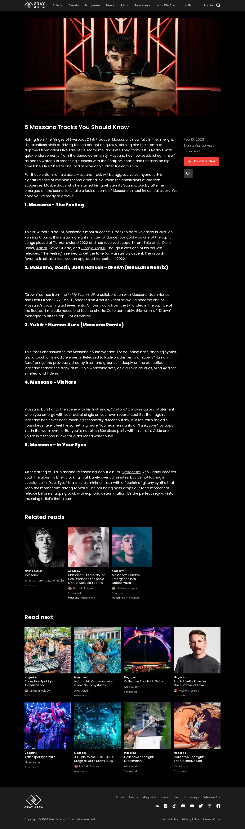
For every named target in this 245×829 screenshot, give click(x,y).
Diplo (166, 242)
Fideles (53, 373)
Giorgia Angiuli (93, 248)
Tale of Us (152, 242)
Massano (84, 174)
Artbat (41, 248)
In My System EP (81, 294)
